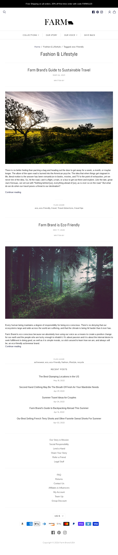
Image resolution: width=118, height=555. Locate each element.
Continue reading (13, 192)
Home (37, 46)
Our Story (51, 35)
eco (36, 208)
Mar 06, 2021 (59, 75)
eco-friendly (44, 208)
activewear (39, 362)
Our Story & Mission (59, 440)
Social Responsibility (59, 444)
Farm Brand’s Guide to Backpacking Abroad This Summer (58, 408)
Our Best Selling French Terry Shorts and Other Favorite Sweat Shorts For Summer (59, 418)
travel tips (78, 208)
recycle (80, 362)
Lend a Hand (59, 448)
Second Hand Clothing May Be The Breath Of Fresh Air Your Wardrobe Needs (59, 387)
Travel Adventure (65, 208)
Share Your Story (59, 453)
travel (54, 208)
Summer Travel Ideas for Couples (59, 397)
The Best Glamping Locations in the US (59, 376)
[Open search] (4, 12)
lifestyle (72, 362)
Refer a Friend (59, 457)
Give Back (89, 35)
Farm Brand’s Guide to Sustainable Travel (59, 70)
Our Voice (69, 35)
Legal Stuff (59, 461)
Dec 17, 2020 (59, 230)
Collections (30, 35)
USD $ (57, 516)
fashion (64, 362)
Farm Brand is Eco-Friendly (59, 224)
